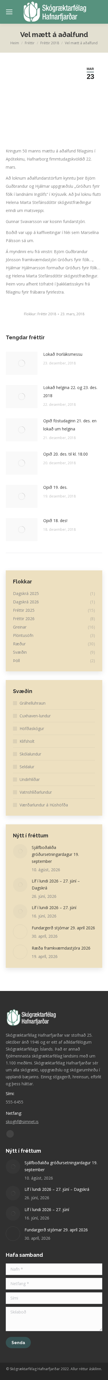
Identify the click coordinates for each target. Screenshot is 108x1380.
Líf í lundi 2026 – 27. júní (54, 907)
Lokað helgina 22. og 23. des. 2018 (70, 391)
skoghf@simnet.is (22, 1121)
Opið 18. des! (55, 520)
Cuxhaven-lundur (35, 715)
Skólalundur (30, 754)
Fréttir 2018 (46, 314)
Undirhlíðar (30, 779)
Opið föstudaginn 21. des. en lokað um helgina (69, 425)
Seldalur (27, 766)
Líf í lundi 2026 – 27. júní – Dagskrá (56, 884)
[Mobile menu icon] (9, 11)
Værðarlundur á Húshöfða (44, 805)
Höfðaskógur (32, 728)
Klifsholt (27, 741)
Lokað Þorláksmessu (62, 354)
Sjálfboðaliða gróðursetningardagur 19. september (55, 854)
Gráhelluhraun (33, 703)
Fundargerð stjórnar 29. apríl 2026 (63, 928)
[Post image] (21, 363)
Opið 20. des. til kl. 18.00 (65, 454)
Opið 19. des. (55, 487)
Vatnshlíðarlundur (36, 792)
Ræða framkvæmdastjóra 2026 (61, 948)
